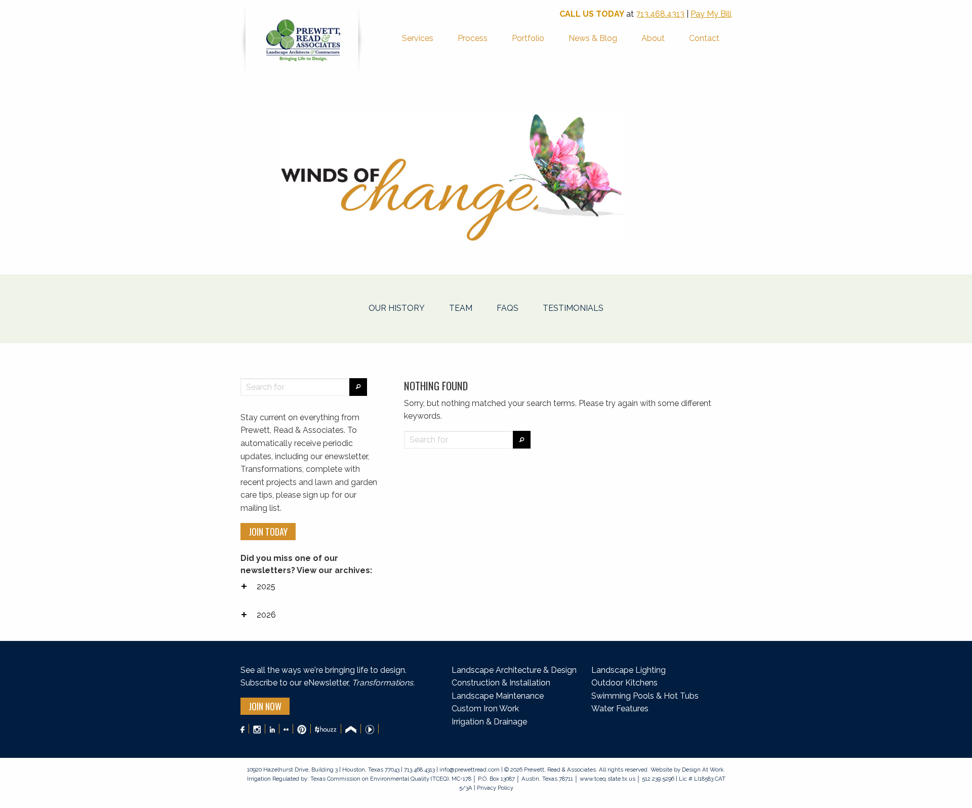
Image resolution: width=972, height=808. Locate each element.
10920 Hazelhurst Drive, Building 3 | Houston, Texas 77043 (324, 769)
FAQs (507, 308)
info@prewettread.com (469, 769)
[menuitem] (418, 39)
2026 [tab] (266, 615)
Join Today (268, 531)
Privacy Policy (494, 787)
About (653, 38)
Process (473, 38)
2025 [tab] (266, 586)
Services (417, 38)
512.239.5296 (658, 778)
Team (460, 308)
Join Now (265, 706)
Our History (397, 308)
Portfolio (528, 38)
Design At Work (702, 769)
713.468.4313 (660, 14)
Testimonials (573, 308)
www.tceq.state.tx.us (607, 778)
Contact (704, 38)
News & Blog (593, 38)
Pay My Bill (711, 14)
